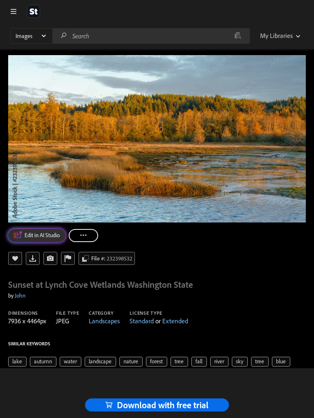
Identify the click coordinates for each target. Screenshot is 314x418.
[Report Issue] (68, 258)
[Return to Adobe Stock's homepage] (33, 11)
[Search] (63, 35)
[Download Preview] (33, 258)
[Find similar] (238, 36)
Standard (142, 321)
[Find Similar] (50, 258)
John (20, 295)
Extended (175, 321)
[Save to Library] (15, 258)
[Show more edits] (83, 235)
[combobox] (151, 36)
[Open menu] (13, 11)
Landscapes (104, 321)
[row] (17, 362)
